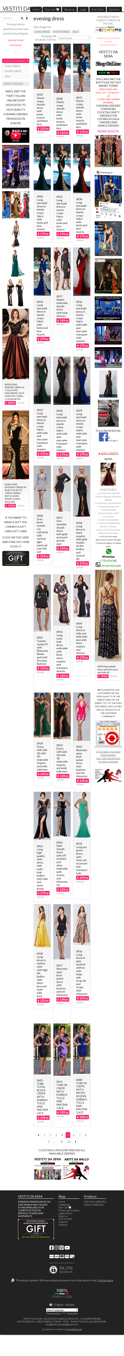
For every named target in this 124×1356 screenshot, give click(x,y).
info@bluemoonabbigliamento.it (62, 1324)
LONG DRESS (42, 31)
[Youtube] (67, 1248)
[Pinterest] (61, 1248)
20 (68, 1141)
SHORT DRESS (61, 31)
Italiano (70, 1304)
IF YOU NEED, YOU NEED (108, 751)
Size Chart (98, 9)
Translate (72, 1313)
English (59, 1304)
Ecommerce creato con (62, 1329)
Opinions (114, 9)
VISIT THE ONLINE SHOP (108, 758)
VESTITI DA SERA (24, 8)
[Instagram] (56, 1248)
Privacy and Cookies (69, 1210)
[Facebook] (51, 1248)
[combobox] (74, 38)
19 (61, 1141)
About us (69, 9)
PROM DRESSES (108, 755)
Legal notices (65, 1213)
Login (83, 9)
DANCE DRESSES (13, 83)
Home (62, 1201)
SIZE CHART (65, 1218)
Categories (64, 1204)
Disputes (63, 1221)
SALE (75, 31)
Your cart (50, 9)
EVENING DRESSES (15, 60)
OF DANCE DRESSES (108, 761)
